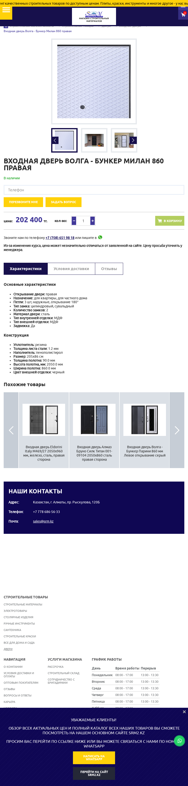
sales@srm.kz (43, 521)
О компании (13, 666)
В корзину (173, 221)
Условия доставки (71, 268)
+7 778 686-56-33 (46, 512)
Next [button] (133, 140)
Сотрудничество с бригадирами (61, 681)
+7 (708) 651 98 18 (60, 238)
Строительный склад (63, 673)
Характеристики (26, 268)
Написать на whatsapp (94, 757)
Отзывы (109, 268)
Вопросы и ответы (17, 695)
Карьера (9, 701)
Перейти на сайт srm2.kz (94, 773)
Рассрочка (55, 666)
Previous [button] (55, 140)
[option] (94, 81)
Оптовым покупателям (21, 682)
